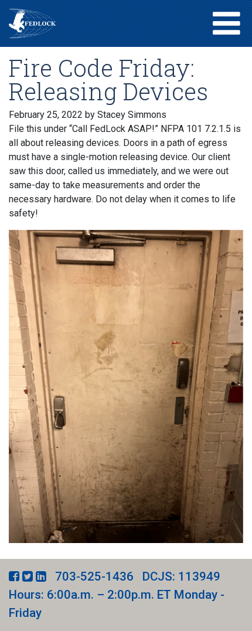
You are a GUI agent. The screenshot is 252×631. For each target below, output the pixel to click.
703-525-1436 (94, 576)
